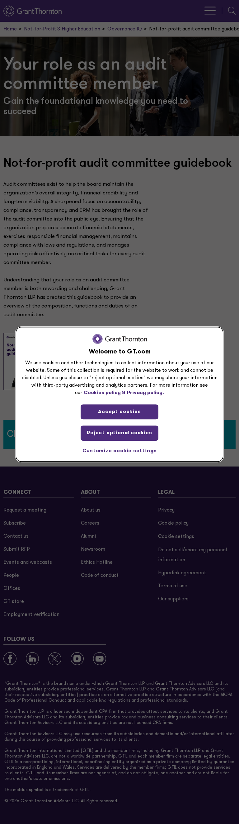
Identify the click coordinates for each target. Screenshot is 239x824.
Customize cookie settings (119, 450)
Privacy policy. (145, 392)
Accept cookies (119, 411)
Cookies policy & (104, 392)
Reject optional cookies (119, 432)
